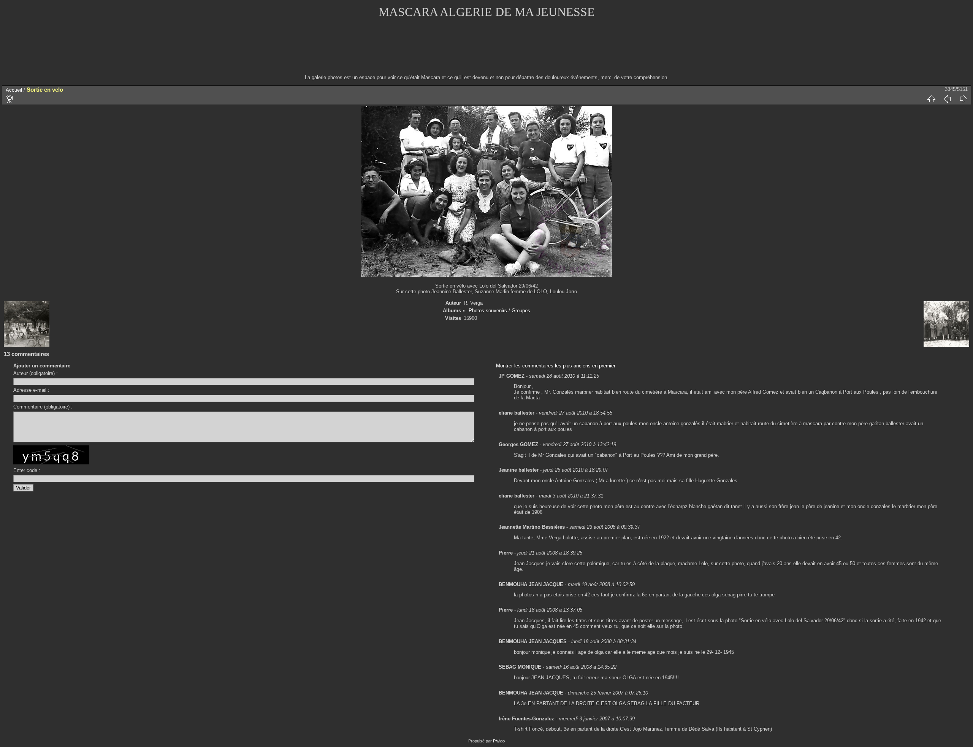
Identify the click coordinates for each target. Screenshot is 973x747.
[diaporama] (10, 99)
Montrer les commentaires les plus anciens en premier (555, 366)
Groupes (521, 310)
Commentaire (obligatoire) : (43, 407)
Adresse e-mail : (31, 390)
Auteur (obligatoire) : (35, 373)
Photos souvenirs (488, 310)
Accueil (14, 90)
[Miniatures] (931, 99)
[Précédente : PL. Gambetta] (947, 99)
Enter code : (26, 470)
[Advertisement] (486, 51)
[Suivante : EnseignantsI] (963, 99)
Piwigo (499, 741)
